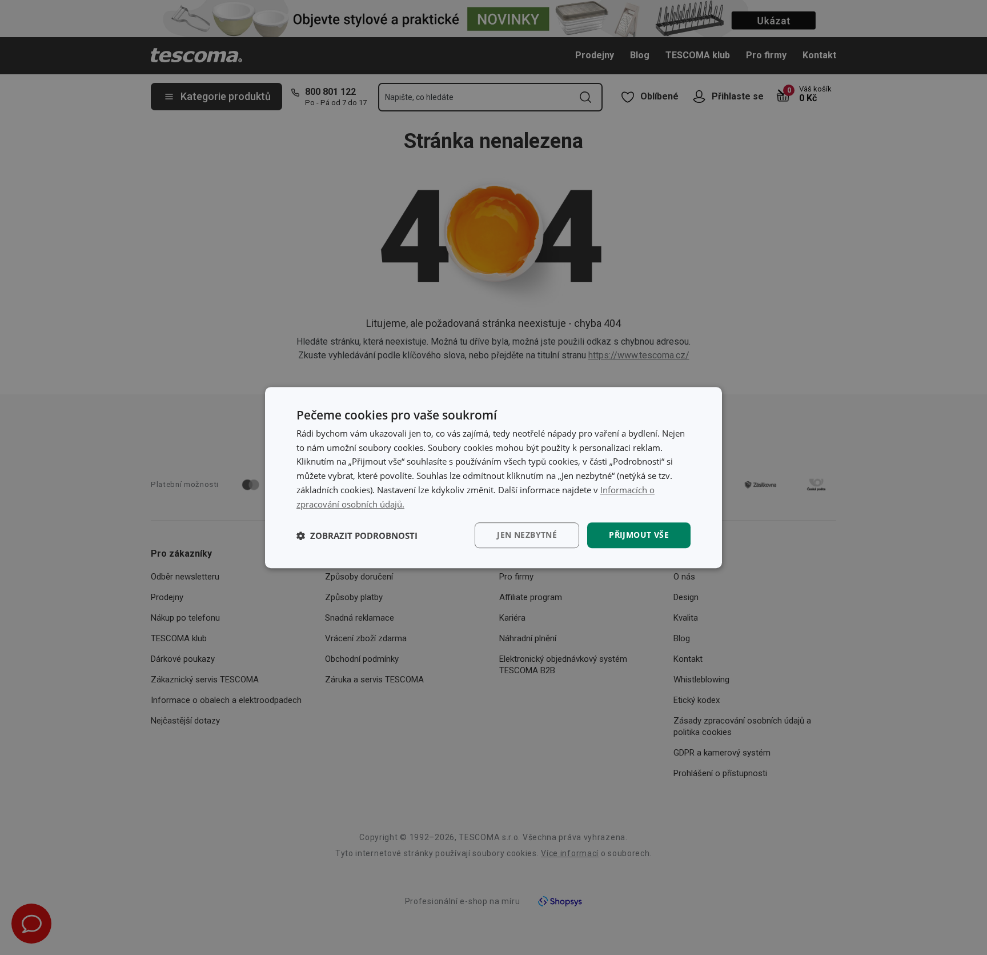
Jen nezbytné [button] (527, 535)
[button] (357, 535)
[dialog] (493, 478)
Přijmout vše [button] (639, 535)
